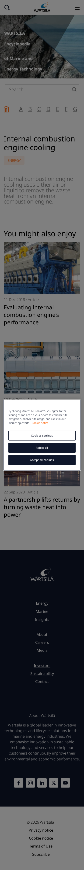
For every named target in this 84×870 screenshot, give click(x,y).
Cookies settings (42, 435)
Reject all (42, 447)
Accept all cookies (42, 460)
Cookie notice (40, 423)
